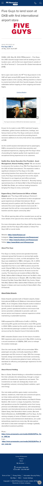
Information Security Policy (32, 475)
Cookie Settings (28, 478)
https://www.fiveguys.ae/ (17, 235)
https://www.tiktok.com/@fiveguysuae (20, 242)
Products (21, 458)
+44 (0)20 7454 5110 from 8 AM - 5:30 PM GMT (21, 468)
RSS (19, 478)
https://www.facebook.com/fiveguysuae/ (23, 240)
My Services (20, 463)
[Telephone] (35, 3)
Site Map (13, 478)
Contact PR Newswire (21, 456)
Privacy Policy (17, 475)
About (21, 461)
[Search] (40, 3)
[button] (22, 28)
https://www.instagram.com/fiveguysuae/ (23, 237)
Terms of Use (6, 475)
